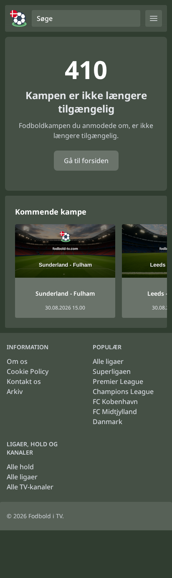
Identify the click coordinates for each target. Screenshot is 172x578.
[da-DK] (18, 18)
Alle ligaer (108, 361)
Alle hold (20, 466)
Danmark (107, 421)
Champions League (123, 391)
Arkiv (15, 391)
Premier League (118, 381)
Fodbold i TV (45, 516)
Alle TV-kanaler (30, 486)
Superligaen (112, 371)
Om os (17, 361)
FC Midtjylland (115, 411)
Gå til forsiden (86, 160)
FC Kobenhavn (115, 401)
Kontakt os (24, 381)
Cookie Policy (27, 371)
